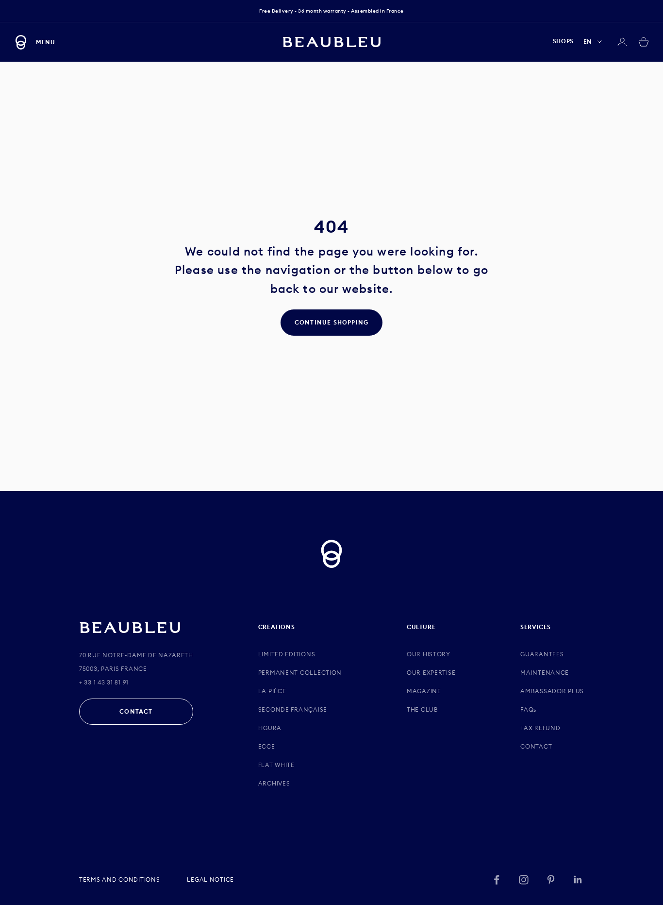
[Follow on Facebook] (496, 880)
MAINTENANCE (544, 672)
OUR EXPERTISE (431, 672)
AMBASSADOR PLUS (552, 691)
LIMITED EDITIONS (286, 654)
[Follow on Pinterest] (551, 880)
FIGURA (270, 728)
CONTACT (135, 711)
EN (587, 41)
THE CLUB (422, 709)
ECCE (266, 746)
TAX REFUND (540, 728)
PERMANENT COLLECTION (300, 672)
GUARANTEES (542, 654)
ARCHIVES (274, 783)
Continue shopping (331, 322)
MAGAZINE (424, 691)
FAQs (528, 709)
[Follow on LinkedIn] (578, 880)
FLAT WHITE (276, 764)
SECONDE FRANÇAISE (292, 709)
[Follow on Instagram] (524, 880)
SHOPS (563, 41)
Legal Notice (210, 879)
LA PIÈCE (272, 691)
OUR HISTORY (428, 654)
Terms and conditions (119, 879)
